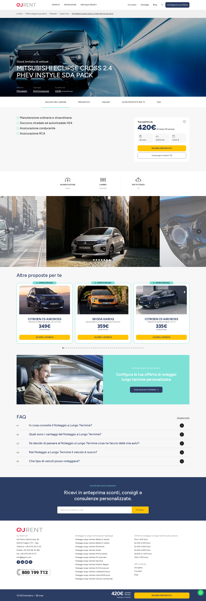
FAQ (136, 575)
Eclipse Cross (64, 14)
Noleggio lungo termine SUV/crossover (92, 568)
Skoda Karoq (103, 319)
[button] (94, 260)
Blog (155, 5)
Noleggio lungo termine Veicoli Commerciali (94, 579)
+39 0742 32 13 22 (33, 546)
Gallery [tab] (106, 102)
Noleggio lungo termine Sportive (89, 561)
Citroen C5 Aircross (44, 319)
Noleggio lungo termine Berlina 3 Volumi (92, 543)
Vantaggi (145, 5)
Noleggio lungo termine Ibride (88, 550)
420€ (58, 91)
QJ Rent (19, 14)
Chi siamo (132, 5)
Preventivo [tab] (84, 102)
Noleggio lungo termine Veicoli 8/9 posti (92, 575)
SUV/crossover (41, 91)
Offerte (56, 5)
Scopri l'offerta (44, 337)
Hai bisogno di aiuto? (161, 155)
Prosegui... (140, 510)
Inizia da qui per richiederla (145, 389)
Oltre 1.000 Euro (141, 557)
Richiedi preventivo (162, 148)
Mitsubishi (53, 14)
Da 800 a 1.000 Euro (143, 554)
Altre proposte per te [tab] (133, 102)
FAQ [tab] (159, 102)
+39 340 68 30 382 (31, 550)
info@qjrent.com (24, 557)
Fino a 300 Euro (141, 539)
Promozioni (70, 5)
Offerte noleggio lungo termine (36, 14)
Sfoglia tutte (183, 418)
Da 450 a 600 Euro (142, 546)
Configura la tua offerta (177, 5)
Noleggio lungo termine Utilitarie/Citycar (92, 571)
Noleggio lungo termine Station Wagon (92, 564)
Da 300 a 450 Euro (142, 543)
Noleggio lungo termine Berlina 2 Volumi (92, 539)
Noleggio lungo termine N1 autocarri (90, 557)
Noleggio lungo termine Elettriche (89, 546)
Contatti (138, 571)
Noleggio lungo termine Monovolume (91, 554)
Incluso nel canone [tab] (55, 102)
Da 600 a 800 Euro (142, 550)
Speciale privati (89, 5)
